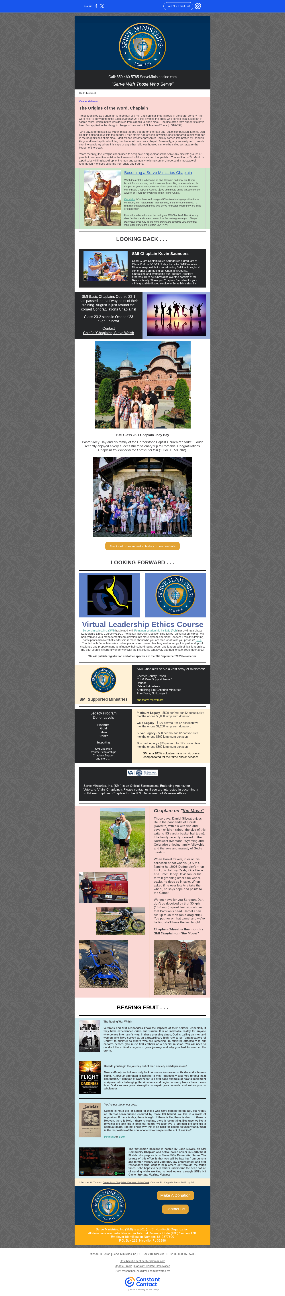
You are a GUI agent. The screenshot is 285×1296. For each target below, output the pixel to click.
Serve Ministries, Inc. (184, 283)
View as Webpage (88, 101)
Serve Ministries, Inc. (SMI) (99, 630)
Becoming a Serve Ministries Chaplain (158, 172)
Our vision (129, 199)
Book (122, 1136)
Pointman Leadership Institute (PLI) (155, 630)
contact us (141, 789)
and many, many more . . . (152, 700)
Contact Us (175, 1209)
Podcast (109, 1136)
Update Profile (123, 1266)
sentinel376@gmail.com (140, 1271)
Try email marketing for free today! (142, 1289)
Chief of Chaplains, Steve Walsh (108, 333)
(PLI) (199, 640)
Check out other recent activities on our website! (142, 546)
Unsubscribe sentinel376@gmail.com (142, 1261)
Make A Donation (175, 1195)
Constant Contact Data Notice (152, 1266)
